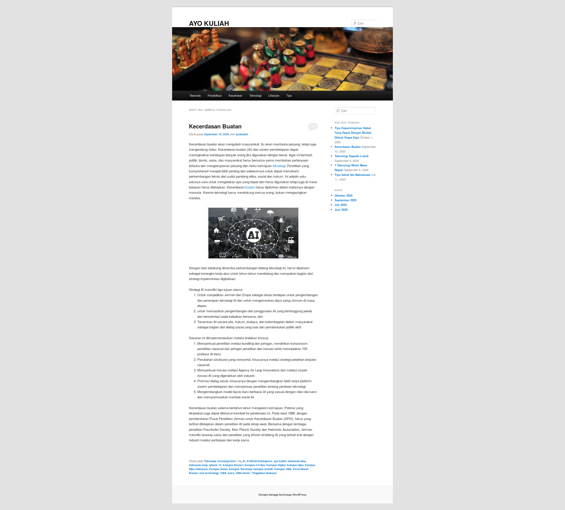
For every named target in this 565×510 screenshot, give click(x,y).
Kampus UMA (283, 469)
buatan (250, 187)
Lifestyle (273, 95)
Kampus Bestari (233, 465)
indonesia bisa (297, 461)
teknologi (279, 165)
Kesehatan (235, 95)
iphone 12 (215, 465)
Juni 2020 (341, 209)
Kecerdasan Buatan (215, 126)
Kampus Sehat (218, 469)
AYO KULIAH (209, 23)
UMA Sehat (243, 473)
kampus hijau (295, 465)
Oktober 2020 (343, 195)
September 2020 (345, 200)
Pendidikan (215, 95)
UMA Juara (227, 473)
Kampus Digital (276, 465)
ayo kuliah (280, 461)
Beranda (195, 95)
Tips (289, 95)
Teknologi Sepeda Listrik (352, 156)
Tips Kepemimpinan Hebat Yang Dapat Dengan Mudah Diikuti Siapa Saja (353, 132)
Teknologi (255, 95)
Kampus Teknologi (240, 469)
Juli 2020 (341, 205)
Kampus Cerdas (255, 465)
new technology (209, 473)
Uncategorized (226, 461)
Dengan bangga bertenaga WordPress (283, 495)
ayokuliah (242, 134)
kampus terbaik (263, 469)
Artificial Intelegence (259, 461)
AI (244, 461)
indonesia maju (198, 465)
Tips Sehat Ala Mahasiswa (352, 175)
